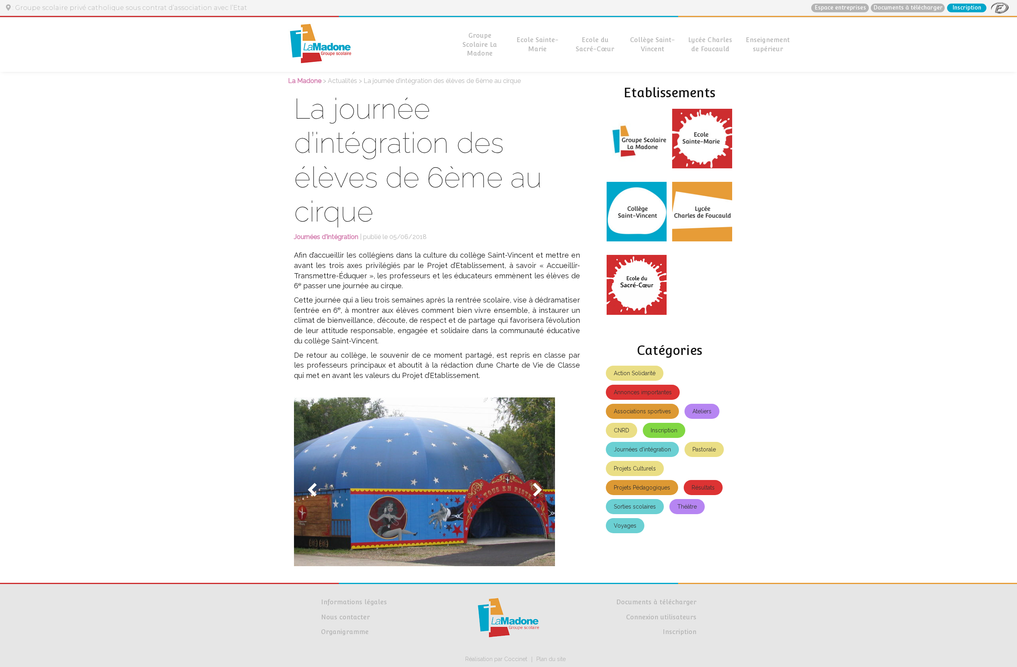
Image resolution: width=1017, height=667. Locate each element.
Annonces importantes (643, 392)
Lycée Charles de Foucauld (710, 44)
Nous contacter (345, 617)
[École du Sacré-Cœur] (637, 288)
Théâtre (687, 506)
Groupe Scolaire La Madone (479, 45)
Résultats (703, 487)
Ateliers (702, 411)
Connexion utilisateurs (661, 617)
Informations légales (354, 602)
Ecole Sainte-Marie (537, 44)
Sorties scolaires (635, 506)
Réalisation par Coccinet (496, 659)
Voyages (625, 525)
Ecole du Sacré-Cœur (595, 44)
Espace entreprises (840, 7)
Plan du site (551, 659)
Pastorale (704, 449)
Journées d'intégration (642, 449)
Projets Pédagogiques (642, 487)
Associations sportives (642, 411)
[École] (702, 142)
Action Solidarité (634, 373)
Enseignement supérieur (768, 44)
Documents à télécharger (908, 7)
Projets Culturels (635, 468)
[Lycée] (702, 215)
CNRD (621, 430)
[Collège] (637, 215)
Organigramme (345, 632)
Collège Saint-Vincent (652, 44)
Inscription (966, 7)
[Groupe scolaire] (637, 142)
